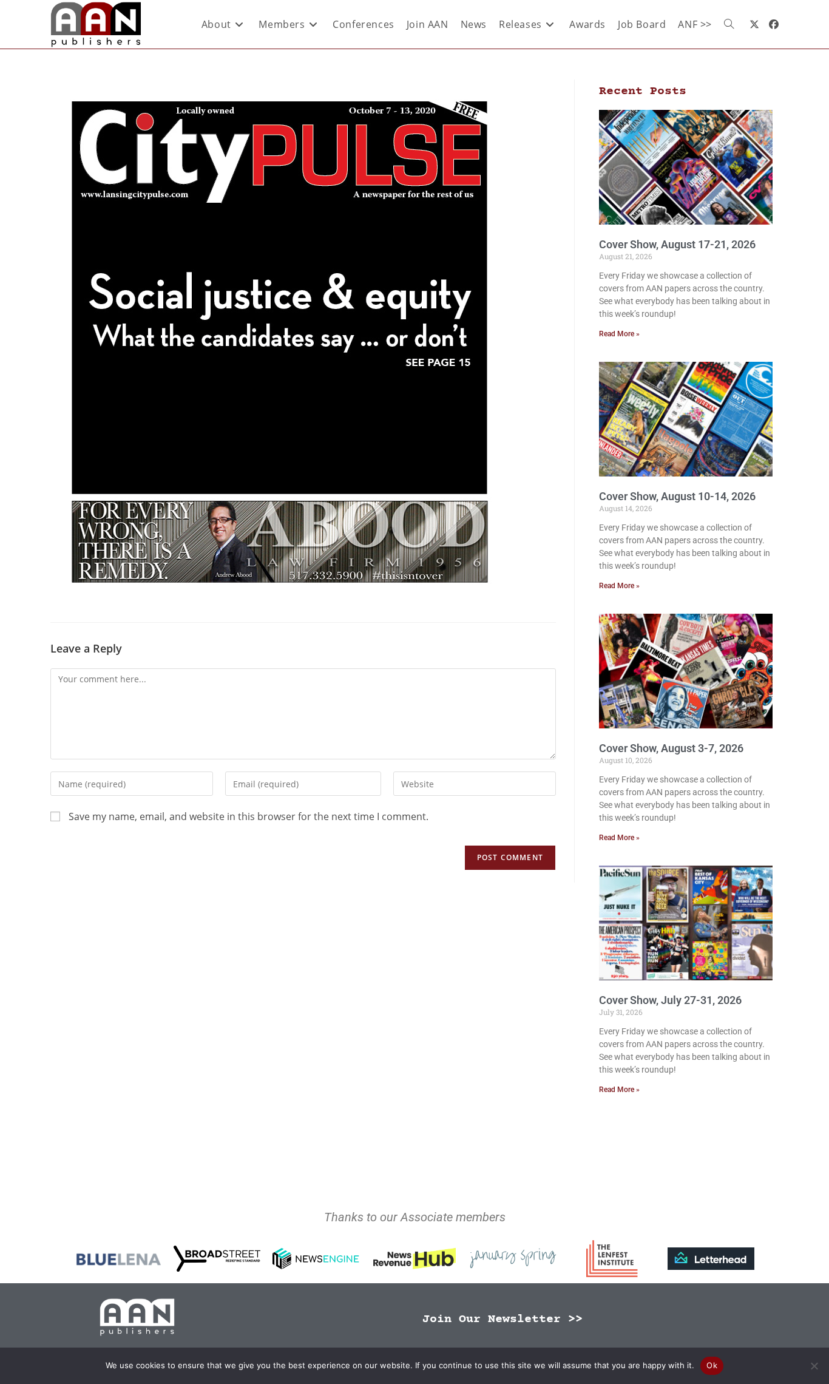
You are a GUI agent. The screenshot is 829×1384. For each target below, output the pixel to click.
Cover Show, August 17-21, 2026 (677, 244)
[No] (814, 1366)
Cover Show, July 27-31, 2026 (670, 1000)
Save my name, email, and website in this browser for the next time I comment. (248, 816)
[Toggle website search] (729, 24)
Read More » (619, 334)
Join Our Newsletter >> (502, 1319)
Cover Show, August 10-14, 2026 (677, 496)
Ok (711, 1365)
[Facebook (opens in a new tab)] (773, 24)
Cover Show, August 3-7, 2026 (671, 748)
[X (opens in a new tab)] (754, 24)
